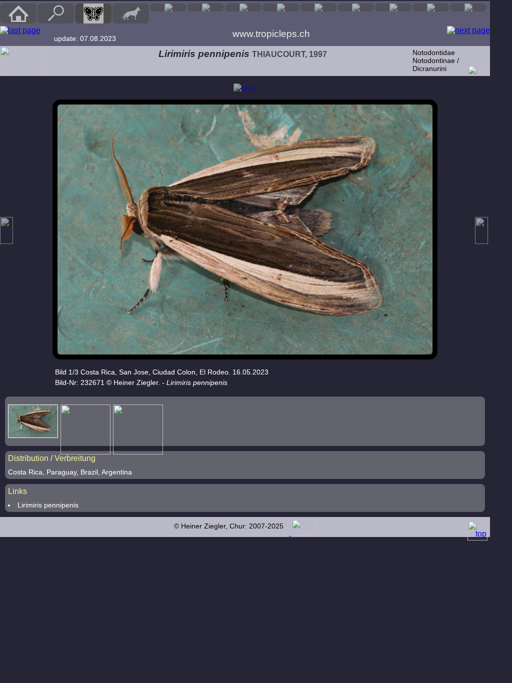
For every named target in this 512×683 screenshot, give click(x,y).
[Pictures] (430, 8)
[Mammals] (130, 14)
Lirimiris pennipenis (48, 505)
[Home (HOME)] (18, 14)
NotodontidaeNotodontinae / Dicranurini (435, 60)
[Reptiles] (206, 8)
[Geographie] (356, 8)
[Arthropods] (280, 8)
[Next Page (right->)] (468, 30)
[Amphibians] (243, 8)
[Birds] (168, 8)
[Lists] (393, 8)
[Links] (468, 8)
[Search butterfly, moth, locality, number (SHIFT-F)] (56, 20)
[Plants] (318, 8)
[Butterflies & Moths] (93, 14)
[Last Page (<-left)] (20, 30)
